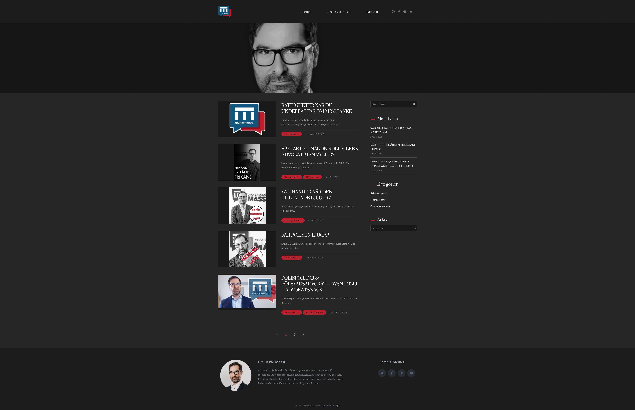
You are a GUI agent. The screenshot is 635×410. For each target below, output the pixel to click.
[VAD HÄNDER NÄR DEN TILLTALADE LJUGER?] (247, 205)
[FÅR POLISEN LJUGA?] (247, 249)
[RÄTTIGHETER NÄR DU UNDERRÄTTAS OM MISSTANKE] (247, 119)
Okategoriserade (293, 220)
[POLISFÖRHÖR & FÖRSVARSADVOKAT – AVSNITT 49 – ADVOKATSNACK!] (247, 292)
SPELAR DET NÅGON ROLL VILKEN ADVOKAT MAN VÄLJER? (319, 152)
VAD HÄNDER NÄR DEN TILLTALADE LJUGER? (306, 195)
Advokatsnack (292, 134)
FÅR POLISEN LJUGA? (305, 235)
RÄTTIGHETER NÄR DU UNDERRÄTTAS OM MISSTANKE (316, 108)
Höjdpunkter (312, 177)
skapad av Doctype (330, 405)
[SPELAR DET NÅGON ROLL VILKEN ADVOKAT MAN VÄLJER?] (247, 162)
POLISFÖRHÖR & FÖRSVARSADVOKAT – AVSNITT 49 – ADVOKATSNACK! (319, 284)
